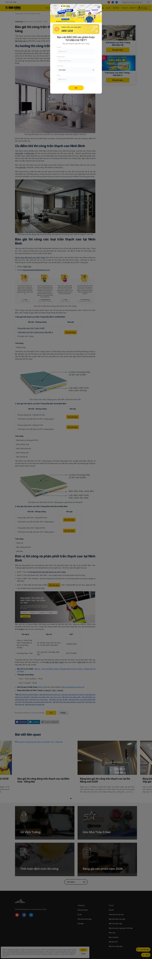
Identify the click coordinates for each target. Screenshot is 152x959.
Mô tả (58, 75)
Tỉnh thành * (60, 66)
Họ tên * (59, 47)
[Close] (99, 7)
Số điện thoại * (61, 56)
